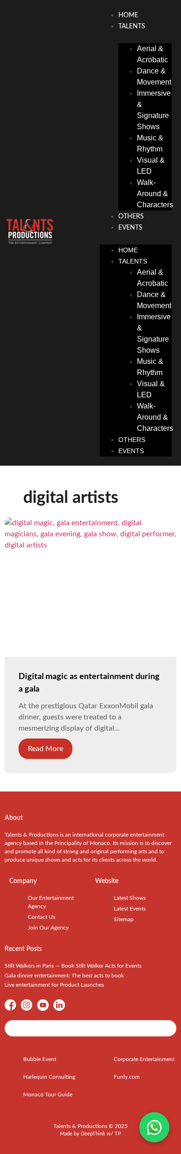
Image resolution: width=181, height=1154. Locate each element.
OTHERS (131, 216)
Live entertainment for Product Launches (54, 985)
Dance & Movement (154, 76)
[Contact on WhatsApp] (154, 1127)
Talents (131, 26)
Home (128, 15)
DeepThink (93, 1133)
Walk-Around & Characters (155, 193)
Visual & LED (151, 165)
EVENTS (130, 227)
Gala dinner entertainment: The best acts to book (64, 975)
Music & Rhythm (150, 143)
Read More (45, 748)
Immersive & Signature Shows (154, 110)
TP (118, 1133)
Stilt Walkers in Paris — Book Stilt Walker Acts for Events (73, 966)
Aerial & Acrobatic (152, 54)
